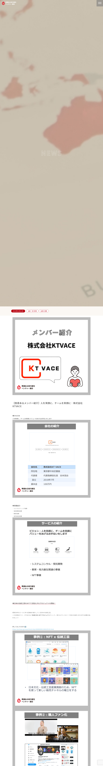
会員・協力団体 (32, 311)
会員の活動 (44, 311)
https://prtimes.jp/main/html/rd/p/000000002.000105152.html (33, 629)
